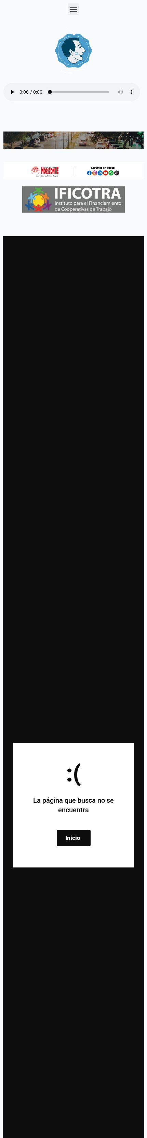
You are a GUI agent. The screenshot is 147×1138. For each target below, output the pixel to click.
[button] (73, 9)
